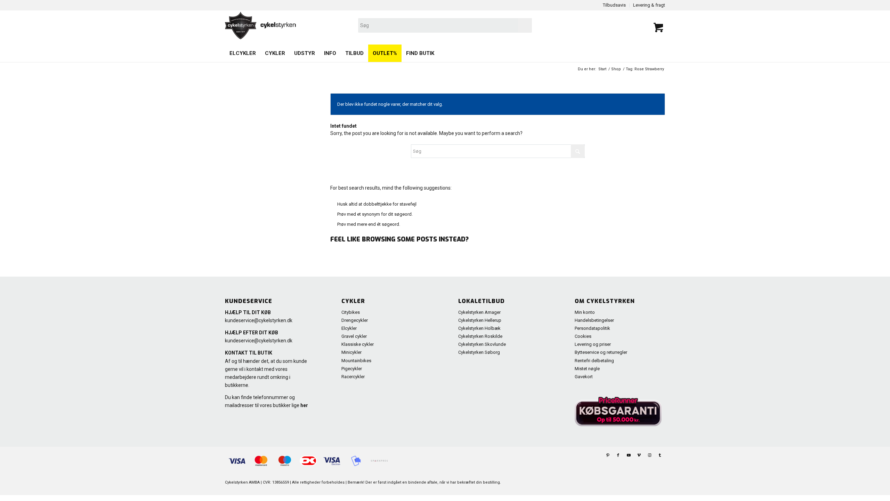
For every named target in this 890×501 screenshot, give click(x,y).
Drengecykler (354, 320)
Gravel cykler (354, 336)
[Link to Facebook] (618, 455)
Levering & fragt (649, 5)
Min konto (585, 312)
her (304, 405)
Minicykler (351, 352)
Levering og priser (593, 344)
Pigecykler (351, 368)
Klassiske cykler (357, 344)
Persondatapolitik (592, 328)
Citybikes (350, 312)
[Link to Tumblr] (660, 455)
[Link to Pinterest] (607, 455)
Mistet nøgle (587, 368)
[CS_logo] (357, 25)
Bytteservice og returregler (601, 352)
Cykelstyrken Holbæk (479, 328)
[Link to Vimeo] (639, 455)
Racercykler (353, 376)
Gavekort (584, 376)
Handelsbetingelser (594, 320)
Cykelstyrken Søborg (479, 352)
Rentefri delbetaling (594, 360)
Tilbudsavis (614, 5)
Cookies (583, 336)
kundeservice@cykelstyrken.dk (258, 320)
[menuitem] (242, 53)
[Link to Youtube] (628, 455)
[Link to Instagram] (649, 455)
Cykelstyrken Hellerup (479, 320)
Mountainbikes (356, 360)
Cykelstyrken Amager (479, 312)
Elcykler (349, 328)
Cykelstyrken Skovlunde (482, 344)
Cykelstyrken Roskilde (480, 336)
